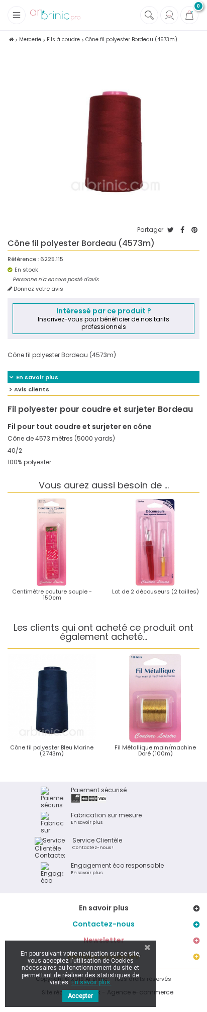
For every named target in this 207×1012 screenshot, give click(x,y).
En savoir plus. (91, 982)
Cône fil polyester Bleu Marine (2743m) (51, 750)
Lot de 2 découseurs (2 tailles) (155, 591)
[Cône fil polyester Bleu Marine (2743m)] (52, 698)
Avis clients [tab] (31, 389)
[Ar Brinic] (55, 15)
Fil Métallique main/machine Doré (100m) (155, 750)
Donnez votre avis (37, 289)
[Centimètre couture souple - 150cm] (52, 542)
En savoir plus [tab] (37, 377)
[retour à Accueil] (11, 39)
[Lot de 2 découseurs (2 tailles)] (155, 542)
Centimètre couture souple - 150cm (52, 594)
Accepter (80, 995)
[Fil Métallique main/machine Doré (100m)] (155, 698)
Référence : (23, 259)
